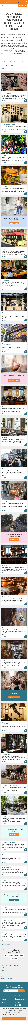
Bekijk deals (15, 223)
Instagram (19, 1004)
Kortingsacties (14, 834)
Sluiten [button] (14, 1018)
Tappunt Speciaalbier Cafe (11, 597)
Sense (5, 880)
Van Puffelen (7, 93)
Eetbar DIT (7, 907)
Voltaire (6, 855)
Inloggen (22, 2)
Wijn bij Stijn (7, 723)
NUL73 (6, 438)
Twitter (18, 1002)
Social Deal (12, 50)
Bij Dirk (6, 566)
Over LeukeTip (4, 998)
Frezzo (5, 501)
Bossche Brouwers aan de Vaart (12, 785)
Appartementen (4, 970)
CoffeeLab (6, 280)
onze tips (5, 53)
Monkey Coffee (8, 628)
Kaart (4, 69)
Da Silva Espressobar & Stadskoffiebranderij (15, 313)
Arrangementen (20, 955)
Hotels (2, 967)
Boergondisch (7, 933)
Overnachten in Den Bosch (7, 977)
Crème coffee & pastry (10, 842)
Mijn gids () (23, 5)
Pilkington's (7, 816)
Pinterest (19, 1005)
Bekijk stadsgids (15, 697)
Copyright (3, 999)
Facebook (19, 1001)
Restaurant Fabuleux (9, 124)
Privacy (3, 1002)
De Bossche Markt (9, 469)
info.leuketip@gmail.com (21, 999)
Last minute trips (9, 955)
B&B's (2, 968)
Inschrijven (21, 990)
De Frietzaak (7, 344)
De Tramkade (7, 867)
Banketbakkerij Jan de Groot (11, 920)
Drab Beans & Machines (10, 660)
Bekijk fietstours (15, 539)
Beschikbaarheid (15, 380)
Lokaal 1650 (7, 754)
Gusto (5, 249)
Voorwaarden (4, 1001)
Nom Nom (6, 155)
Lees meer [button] (14, 1014)
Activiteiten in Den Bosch (7, 978)
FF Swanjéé (7, 406)
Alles (5, 61)
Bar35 (5, 186)
